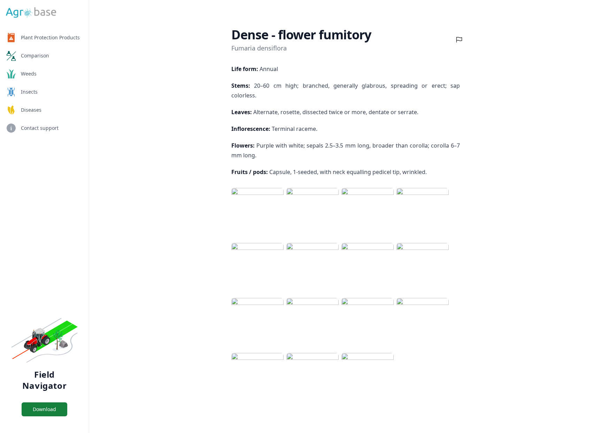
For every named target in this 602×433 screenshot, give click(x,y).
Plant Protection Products (50, 37)
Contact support (40, 128)
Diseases (31, 110)
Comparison (35, 55)
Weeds (29, 73)
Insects (29, 91)
